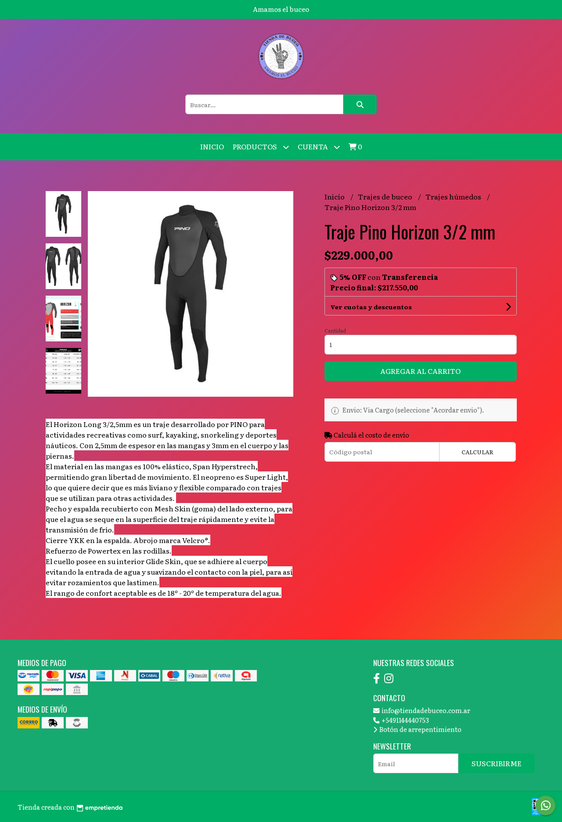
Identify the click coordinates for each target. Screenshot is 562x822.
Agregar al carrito (420, 371)
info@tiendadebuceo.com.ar (425, 710)
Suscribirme (497, 763)
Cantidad (335, 330)
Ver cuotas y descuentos (371, 306)
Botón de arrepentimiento (419, 729)
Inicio (212, 146)
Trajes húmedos (454, 196)
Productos (255, 146)
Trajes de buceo (386, 196)
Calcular (477, 452)
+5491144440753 (404, 719)
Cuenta (313, 146)
